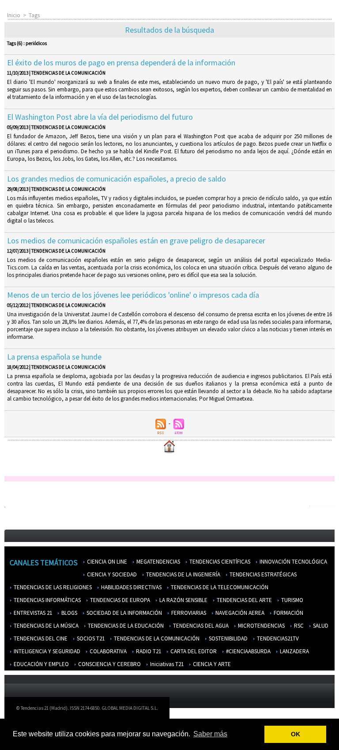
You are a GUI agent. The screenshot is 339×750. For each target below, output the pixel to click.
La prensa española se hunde (54, 357)
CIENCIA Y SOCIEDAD (111, 574)
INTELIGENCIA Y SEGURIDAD (46, 651)
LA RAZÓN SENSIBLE (182, 600)
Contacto (267, 710)
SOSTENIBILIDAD (227, 638)
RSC (298, 625)
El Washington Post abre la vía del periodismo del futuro (100, 117)
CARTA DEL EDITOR (193, 651)
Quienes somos (193, 710)
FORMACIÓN (287, 613)
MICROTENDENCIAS (261, 625)
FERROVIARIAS (188, 613)
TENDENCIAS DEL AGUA (200, 625)
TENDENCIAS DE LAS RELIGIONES (52, 587)
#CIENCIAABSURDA (248, 651)
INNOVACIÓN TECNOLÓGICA (292, 561)
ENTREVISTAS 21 (32, 613)
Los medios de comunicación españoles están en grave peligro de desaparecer (136, 240)
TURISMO (291, 600)
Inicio (13, 15)
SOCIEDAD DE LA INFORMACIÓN (123, 613)
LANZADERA (294, 651)
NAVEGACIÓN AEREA (239, 613)
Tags (34, 15)
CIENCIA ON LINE (106, 561)
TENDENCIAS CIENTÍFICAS (219, 561)
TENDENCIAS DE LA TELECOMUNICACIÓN (219, 587)
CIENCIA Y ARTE (211, 664)
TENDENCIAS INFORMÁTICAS (46, 600)
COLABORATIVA (107, 651)
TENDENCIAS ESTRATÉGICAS (262, 574)
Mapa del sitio (303, 710)
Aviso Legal (233, 710)
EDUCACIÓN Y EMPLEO (40, 664)
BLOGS (68, 613)
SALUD (320, 625)
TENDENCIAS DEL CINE (40, 638)
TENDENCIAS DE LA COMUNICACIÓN (156, 638)
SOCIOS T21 (90, 638)
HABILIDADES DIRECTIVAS (131, 587)
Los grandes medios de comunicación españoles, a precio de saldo (116, 179)
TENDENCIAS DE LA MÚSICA (45, 625)
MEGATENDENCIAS (157, 561)
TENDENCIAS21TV (277, 638)
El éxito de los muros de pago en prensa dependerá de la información (121, 62)
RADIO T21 (148, 651)
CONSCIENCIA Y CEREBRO (109, 664)
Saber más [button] (210, 734)
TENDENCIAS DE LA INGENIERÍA (182, 574)
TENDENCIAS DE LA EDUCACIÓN (125, 625)
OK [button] (295, 734)
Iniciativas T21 (166, 664)
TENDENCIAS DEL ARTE (243, 600)
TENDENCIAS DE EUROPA (119, 600)
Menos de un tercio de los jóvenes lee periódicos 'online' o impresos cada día (133, 295)
